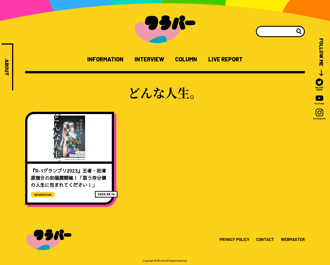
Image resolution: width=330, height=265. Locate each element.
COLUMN (186, 59)
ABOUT (6, 67)
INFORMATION (105, 59)
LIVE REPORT (225, 59)
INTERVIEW (149, 59)
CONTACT (265, 239)
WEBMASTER (293, 239)
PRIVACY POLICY (234, 239)
